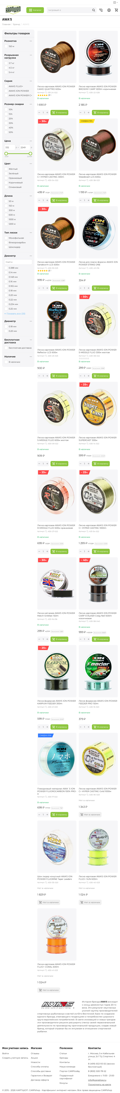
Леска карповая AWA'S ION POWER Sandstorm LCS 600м (56, 263)
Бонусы (64, 1083)
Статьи (63, 1053)
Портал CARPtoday (70, 1071)
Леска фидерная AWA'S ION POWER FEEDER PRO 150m (98, 702)
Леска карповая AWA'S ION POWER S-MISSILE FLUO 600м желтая (56, 439)
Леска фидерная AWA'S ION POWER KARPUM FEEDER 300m (56, 702)
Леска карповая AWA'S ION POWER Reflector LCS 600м (56, 351)
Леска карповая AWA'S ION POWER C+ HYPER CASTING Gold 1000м (97, 790)
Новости (35, 1062)
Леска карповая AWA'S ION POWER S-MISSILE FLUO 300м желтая (97, 351)
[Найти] (93, 10)
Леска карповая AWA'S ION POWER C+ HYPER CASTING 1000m (97, 526)
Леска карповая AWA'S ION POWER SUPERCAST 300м (97, 439)
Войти (5, 1053)
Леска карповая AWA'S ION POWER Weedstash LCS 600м (97, 175)
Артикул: (41, 92)
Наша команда (67, 1066)
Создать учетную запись (15, 1058)
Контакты (65, 1062)
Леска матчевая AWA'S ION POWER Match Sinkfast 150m (56, 614)
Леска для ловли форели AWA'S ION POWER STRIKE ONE (98, 263)
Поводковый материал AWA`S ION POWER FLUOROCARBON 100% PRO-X (56, 791)
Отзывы (35, 1053)
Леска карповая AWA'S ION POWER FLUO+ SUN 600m (97, 877)
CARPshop (106, 1090)
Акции (34, 1058)
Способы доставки (41, 1071)
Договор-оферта (40, 1080)
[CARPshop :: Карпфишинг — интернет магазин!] (13, 10)
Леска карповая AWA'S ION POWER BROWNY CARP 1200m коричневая (97, 87)
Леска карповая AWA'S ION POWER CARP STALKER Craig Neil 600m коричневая (97, 615)
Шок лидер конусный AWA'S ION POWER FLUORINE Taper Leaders (54, 877)
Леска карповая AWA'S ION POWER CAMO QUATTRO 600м (56, 87)
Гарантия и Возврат (41, 1075)
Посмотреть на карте (99, 1084)
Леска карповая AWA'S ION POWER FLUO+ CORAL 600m (56, 965)
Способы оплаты (40, 1066)
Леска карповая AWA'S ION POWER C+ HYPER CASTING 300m (56, 175)
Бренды (64, 1058)
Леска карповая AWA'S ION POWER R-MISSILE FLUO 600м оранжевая (56, 526)
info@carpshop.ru (97, 1080)
